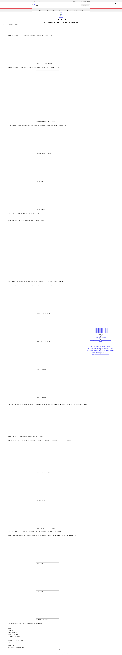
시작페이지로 (74, 1)
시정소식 (40, 10)
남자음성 (19, 25)
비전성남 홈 (35, 1)
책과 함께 (75, 10)
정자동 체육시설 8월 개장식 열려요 (100, 337)
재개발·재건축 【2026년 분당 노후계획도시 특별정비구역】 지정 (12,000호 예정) (100, 350)
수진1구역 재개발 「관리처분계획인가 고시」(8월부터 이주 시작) (100, 352)
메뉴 (33, 10)
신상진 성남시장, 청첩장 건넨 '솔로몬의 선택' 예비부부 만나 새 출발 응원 (100, 348)
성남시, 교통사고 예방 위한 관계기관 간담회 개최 (100, 354)
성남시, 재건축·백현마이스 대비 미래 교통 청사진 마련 (100, 346)
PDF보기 (101, 328)
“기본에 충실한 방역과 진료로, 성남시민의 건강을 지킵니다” (100, 340)
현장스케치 (54, 10)
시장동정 (47, 10)
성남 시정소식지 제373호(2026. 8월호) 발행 (100, 344)
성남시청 (40, 1)
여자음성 (20, 25)
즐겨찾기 (79, 1)
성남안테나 (61, 10)
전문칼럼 (82, 10)
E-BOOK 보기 (105, 328)
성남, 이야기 (68, 10)
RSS (81, 1)
